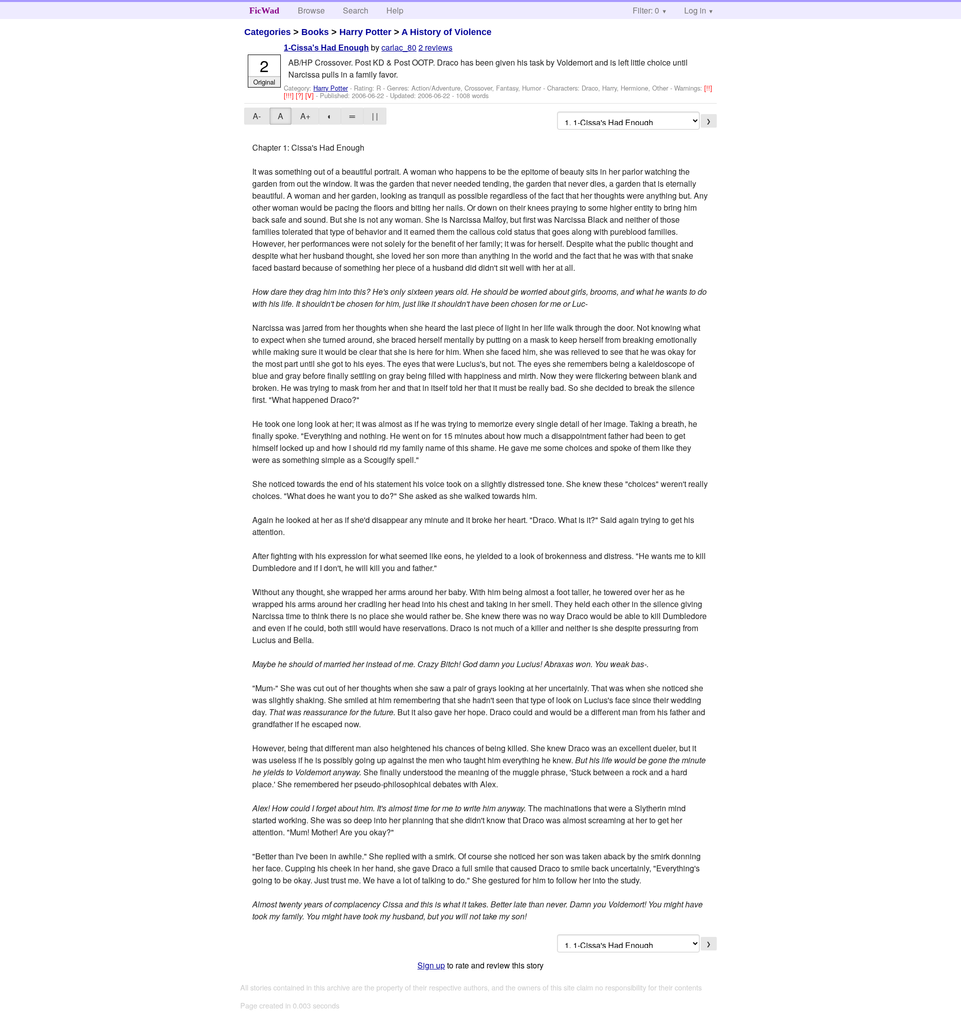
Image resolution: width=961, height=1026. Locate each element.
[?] (300, 95)
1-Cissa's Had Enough (326, 48)
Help (394, 10)
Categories (267, 32)
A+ (305, 116)
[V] (310, 95)
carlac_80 (398, 47)
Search (355, 10)
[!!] (708, 88)
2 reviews (435, 47)
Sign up (431, 965)
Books (315, 32)
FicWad (264, 11)
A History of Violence (446, 32)
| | (375, 116)
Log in (695, 10)
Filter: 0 (646, 10)
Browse (311, 10)
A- (257, 116)
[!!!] (290, 95)
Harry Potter (365, 32)
